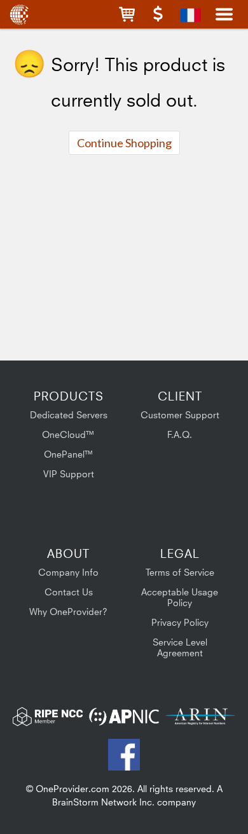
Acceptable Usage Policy (179, 597)
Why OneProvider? (68, 611)
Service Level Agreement (180, 647)
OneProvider (21, 14)
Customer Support (180, 414)
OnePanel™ (68, 454)
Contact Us (69, 591)
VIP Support (68, 473)
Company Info (68, 572)
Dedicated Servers (68, 414)
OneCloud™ (68, 434)
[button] (127, 14)
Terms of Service (180, 572)
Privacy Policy (180, 622)
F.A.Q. (179, 434)
